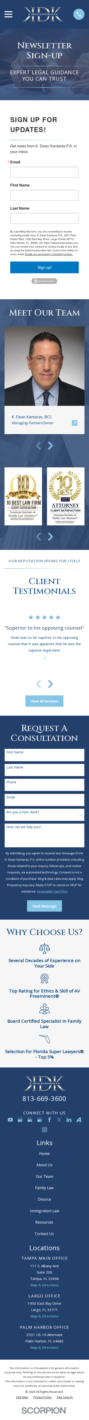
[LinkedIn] (68, 1119)
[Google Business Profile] (20, 1119)
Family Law (44, 1187)
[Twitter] (59, 1119)
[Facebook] (49, 1119)
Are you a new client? (22, 812)
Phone (11, 782)
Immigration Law (44, 1210)
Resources (44, 1222)
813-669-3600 (44, 1098)
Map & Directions (44, 1285)
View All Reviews (44, 701)
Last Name (19, 208)
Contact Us (44, 1233)
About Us (44, 1164)
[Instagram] (44, 1129)
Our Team (44, 1176)
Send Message (44, 906)
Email (15, 162)
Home (44, 1153)
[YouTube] (10, 1119)
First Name (20, 185)
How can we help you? (23, 827)
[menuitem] (22, 1397)
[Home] (42, 14)
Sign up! (44, 267)
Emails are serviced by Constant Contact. (49, 254)
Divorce (44, 1199)
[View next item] (50, 445)
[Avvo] (78, 1119)
